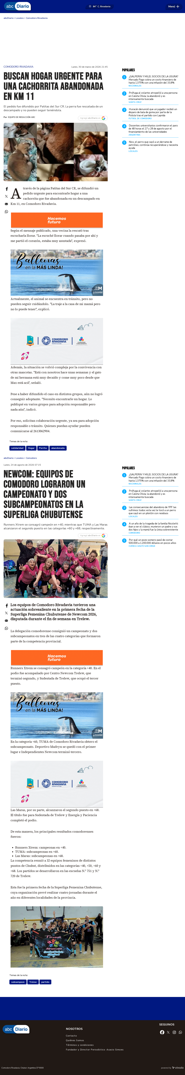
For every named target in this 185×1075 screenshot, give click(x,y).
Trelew (33, 982)
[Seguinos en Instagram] (174, 1032)
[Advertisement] (92, 42)
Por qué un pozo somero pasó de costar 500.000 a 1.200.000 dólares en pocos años (152, 541)
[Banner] (57, 227)
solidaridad (17, 448)
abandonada (58, 448)
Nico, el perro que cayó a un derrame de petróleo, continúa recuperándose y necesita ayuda (153, 145)
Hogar (31, 448)
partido (45, 982)
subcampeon (18, 982)
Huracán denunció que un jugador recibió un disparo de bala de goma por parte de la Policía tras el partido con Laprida (153, 112)
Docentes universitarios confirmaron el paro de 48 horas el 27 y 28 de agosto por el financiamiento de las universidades (153, 128)
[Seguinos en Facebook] (162, 1032)
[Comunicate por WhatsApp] (180, 1032)
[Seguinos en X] (168, 1032)
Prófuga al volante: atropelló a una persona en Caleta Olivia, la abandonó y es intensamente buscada (153, 96)
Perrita (43, 448)
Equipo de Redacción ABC (21, 117)
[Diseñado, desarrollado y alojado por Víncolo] (178, 1068)
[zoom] (56, 152)
